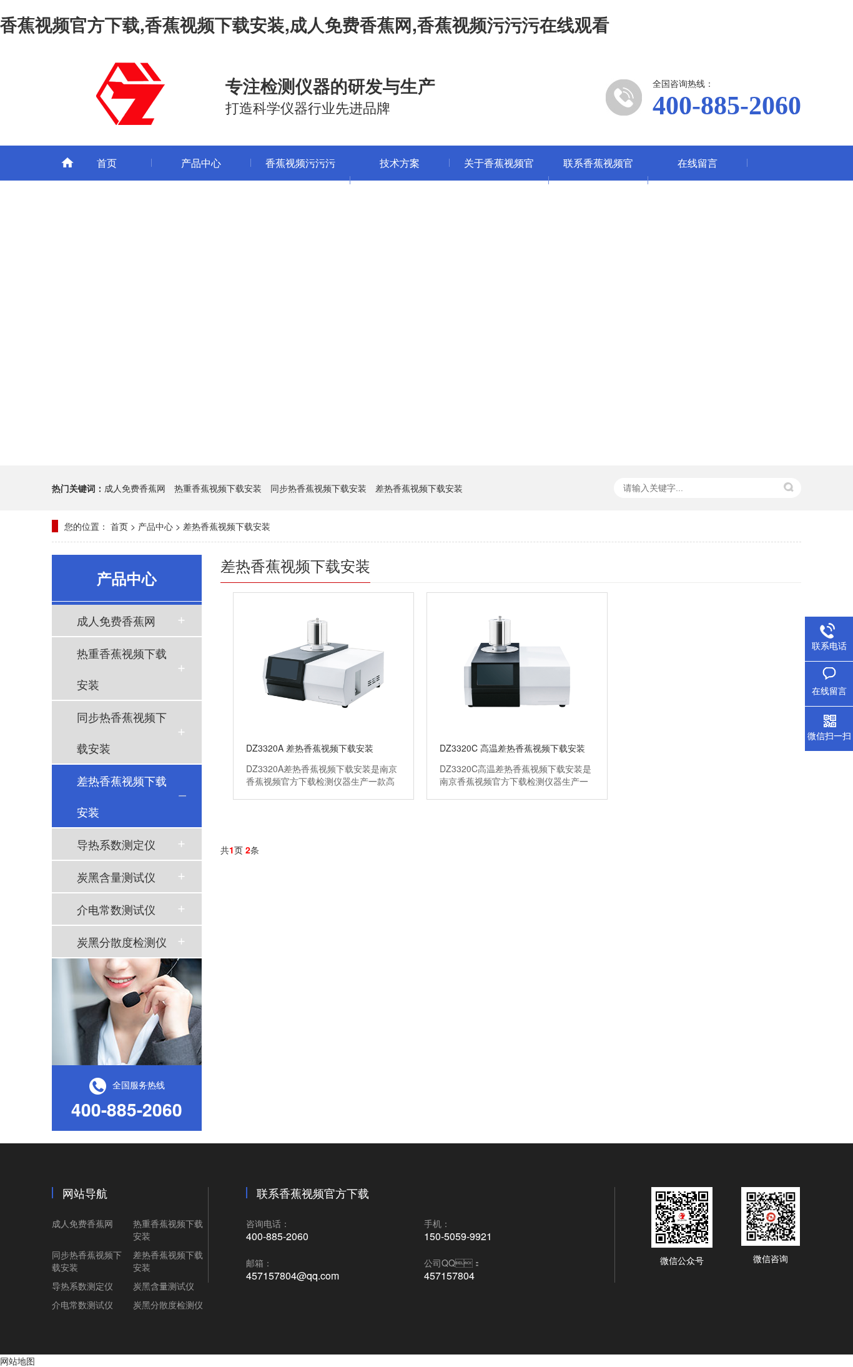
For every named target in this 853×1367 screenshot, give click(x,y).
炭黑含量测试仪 (116, 876)
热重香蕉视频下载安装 (218, 488)
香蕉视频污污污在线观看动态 (300, 180)
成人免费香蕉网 (134, 488)
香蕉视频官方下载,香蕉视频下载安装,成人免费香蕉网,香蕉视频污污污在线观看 (304, 24)
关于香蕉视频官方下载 (499, 180)
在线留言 (697, 163)
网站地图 (17, 1361)
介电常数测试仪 (116, 909)
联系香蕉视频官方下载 (598, 180)
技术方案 (400, 163)
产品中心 (201, 163)
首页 (107, 163)
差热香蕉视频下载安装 (419, 488)
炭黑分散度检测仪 (122, 941)
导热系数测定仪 (116, 844)
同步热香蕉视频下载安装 (318, 488)
